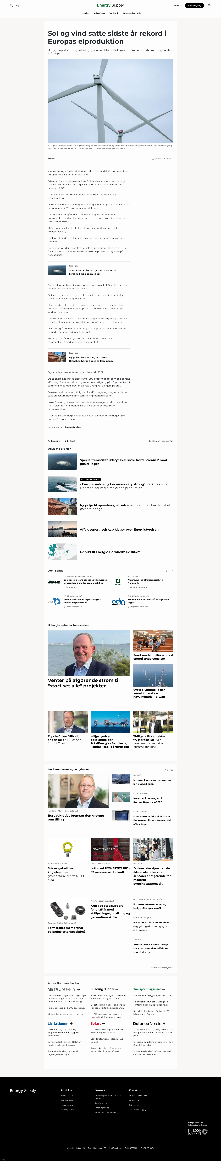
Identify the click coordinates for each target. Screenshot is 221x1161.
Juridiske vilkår (101, 1103)
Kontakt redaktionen (138, 1095)
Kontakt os (134, 1100)
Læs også (73, 266)
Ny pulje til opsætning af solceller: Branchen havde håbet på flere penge (91, 359)
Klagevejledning (102, 1108)
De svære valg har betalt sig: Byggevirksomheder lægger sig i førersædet (64, 1032)
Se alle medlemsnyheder (162, 968)
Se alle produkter (68, 1110)
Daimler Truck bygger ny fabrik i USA (152, 995)
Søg (17, 5)
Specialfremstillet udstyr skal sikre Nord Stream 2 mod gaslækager (92, 272)
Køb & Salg (99, 13)
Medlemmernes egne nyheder (68, 769)
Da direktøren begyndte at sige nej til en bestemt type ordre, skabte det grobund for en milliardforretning (67, 998)
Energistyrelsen (73, 427)
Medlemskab (67, 1100)
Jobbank (113, 13)
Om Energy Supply (137, 1110)
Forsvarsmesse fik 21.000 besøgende (66, 1008)
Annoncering (67, 1105)
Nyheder (84, 13)
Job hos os (134, 1105)
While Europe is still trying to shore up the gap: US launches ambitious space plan (153, 1032)
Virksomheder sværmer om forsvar (65, 1014)
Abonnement (67, 1095)
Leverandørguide (132, 13)
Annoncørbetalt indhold (105, 1112)
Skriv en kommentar (162, 441)
